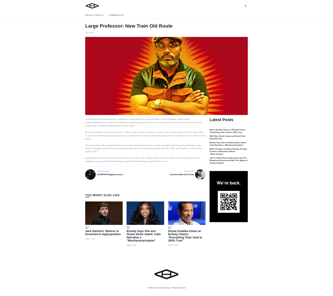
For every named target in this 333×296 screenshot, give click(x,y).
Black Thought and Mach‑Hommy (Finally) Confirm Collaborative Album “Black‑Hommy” (228, 151)
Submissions (116, 15)
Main (87, 227)
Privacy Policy (94, 15)
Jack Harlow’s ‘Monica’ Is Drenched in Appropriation (103, 232)
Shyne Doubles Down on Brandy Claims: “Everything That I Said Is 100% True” (185, 235)
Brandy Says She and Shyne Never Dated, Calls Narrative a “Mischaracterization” (144, 235)
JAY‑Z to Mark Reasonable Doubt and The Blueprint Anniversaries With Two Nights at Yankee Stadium (229, 160)
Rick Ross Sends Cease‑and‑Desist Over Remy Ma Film (228, 137)
